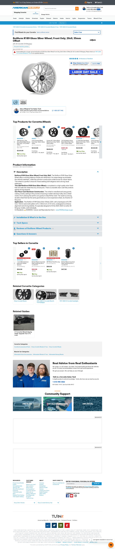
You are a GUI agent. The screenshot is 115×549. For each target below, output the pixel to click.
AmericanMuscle (43, 520)
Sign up (97, 483)
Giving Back (42, 486)
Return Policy (29, 487)
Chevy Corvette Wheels (55, 347)
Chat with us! (29, 492)
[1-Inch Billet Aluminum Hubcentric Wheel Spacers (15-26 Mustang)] (23, 254)
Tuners (89, 18)
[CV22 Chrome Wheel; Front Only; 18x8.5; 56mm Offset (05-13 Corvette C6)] (38, 132)
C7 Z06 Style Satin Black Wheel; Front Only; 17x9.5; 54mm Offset (83, 143)
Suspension (81, 18)
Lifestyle (21, 18)
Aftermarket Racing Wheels (56, 354)
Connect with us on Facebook (67, 495)
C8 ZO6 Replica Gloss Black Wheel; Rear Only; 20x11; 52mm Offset (68, 143)
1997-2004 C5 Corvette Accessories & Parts (25, 27)
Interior (68, 18)
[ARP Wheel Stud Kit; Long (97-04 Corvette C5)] (53, 254)
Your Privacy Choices (81, 542)
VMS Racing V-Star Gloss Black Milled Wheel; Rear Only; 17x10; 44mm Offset (23, 144)
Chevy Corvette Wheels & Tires (39, 347)
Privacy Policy (88, 486)
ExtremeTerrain (66, 520)
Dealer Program (43, 492)
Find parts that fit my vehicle (21, 46)
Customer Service (30, 490)
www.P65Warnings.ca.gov (64, 210)
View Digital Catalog (18, 496)
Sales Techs (42, 493)
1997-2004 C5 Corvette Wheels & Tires (48, 27)
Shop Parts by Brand (18, 489)
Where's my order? (31, 484)
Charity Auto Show (44, 490)
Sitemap (58, 542)
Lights (74, 18)
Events (14, 484)
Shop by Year (16, 487)
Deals (15, 18)
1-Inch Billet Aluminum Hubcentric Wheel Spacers (23, 264)
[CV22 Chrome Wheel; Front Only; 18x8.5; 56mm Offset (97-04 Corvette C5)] (97, 132)
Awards (41, 484)
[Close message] (101, 22)
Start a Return (29, 486)
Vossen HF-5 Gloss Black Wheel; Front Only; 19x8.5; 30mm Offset (53, 143)
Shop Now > (62, 23)
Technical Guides (17, 492)
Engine (42, 18)
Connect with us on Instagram (75, 495)
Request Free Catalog (18, 495)
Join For (96, 63)
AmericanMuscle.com (26, 8)
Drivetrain (35, 18)
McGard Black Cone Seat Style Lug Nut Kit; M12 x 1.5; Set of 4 (38, 264)
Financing (15, 490)
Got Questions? (30, 489)
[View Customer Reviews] (73, 59)
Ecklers (74, 520)
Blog (14, 493)
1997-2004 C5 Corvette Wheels (68, 27)
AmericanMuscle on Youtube (71, 495)
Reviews (41, 495)
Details (45, 2)
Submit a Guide (43, 487)
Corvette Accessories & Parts (22, 347)
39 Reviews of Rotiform (86, 58)
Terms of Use (29, 498)
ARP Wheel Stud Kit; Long (53, 262)
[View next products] (100, 142)
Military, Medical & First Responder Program (31, 495)
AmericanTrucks (55, 520)
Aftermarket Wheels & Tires (40, 354)
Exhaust (48, 18)
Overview (41, 483)
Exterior (55, 18)
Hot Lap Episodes (17, 486)
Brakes (28, 18)
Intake (62, 18)
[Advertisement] (57, 431)
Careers (41, 489)
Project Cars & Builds (18, 483)
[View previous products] (14, 142)
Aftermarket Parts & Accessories (23, 354)
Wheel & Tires (98, 18)
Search (77, 8)
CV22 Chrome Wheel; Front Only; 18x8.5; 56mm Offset (38, 143)
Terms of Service (76, 545)
